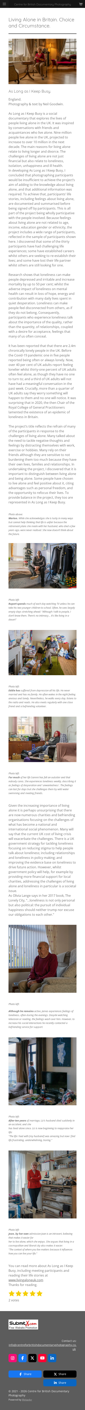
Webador (27, 1399)
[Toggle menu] (4, 4)
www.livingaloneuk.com (25, 1280)
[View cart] (80, 4)
